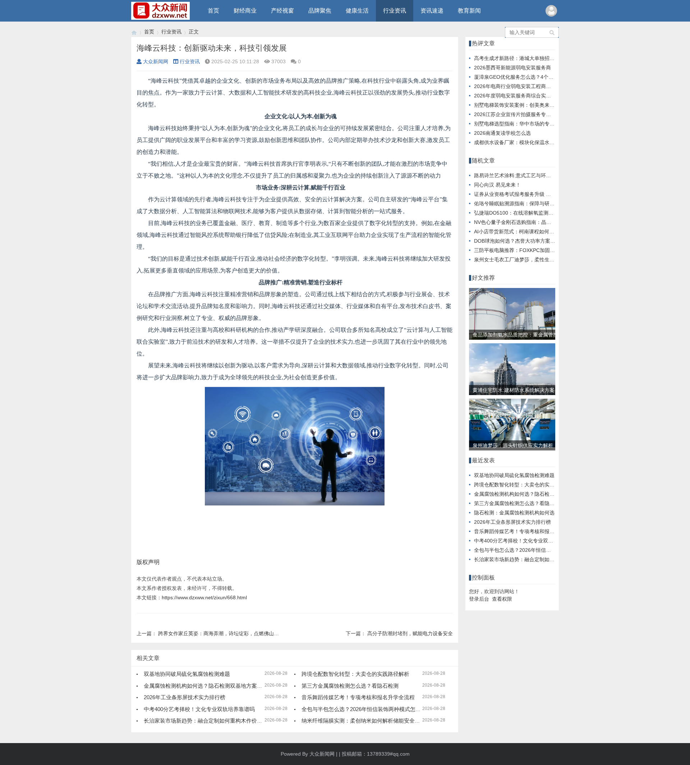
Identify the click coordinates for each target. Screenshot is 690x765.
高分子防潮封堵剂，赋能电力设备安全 (410, 633)
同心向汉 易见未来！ (497, 185)
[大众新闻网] (134, 31)
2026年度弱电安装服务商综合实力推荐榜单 (522, 96)
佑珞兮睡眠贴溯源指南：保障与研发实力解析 (524, 203)
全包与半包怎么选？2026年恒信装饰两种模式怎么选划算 (369, 709)
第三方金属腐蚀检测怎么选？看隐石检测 (350, 686)
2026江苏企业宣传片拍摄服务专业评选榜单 (522, 114)
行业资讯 (394, 11)
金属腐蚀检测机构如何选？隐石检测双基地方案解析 (206, 686)
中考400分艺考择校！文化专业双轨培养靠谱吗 (199, 709)
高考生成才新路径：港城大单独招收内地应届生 (527, 58)
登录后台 (479, 599)
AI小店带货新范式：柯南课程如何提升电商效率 (526, 231)
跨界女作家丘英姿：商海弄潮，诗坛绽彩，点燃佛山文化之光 (226, 633)
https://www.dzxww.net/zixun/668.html (204, 597)
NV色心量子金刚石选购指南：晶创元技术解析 (525, 222)
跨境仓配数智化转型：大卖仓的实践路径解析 (355, 674)
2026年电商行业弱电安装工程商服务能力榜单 (525, 86)
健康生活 (357, 11)
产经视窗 (282, 11)
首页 (213, 11)
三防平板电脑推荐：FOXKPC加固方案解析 (522, 250)
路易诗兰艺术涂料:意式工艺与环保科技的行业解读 (530, 175)
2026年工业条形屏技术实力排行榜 (184, 697)
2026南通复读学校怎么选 (502, 133)
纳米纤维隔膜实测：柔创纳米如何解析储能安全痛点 (364, 721)
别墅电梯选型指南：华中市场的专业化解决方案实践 (532, 124)
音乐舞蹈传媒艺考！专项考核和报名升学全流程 (358, 697)
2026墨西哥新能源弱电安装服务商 (512, 67)
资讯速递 (431, 11)
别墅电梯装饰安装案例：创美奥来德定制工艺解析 (529, 105)
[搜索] (552, 32)
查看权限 (502, 599)
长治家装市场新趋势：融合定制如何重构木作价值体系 (208, 721)
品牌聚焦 (319, 11)
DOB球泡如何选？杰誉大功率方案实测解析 (522, 241)
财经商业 (245, 11)
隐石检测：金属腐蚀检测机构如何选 (514, 513)
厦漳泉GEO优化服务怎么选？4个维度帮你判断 (526, 77)
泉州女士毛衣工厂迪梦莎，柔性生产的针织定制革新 (532, 259)
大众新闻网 (155, 61)
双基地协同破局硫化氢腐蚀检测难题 (187, 674)
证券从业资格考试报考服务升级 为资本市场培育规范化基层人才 (545, 194)
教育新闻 (469, 11)
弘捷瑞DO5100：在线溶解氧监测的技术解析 (524, 213)
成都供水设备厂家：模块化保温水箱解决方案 (524, 142)
